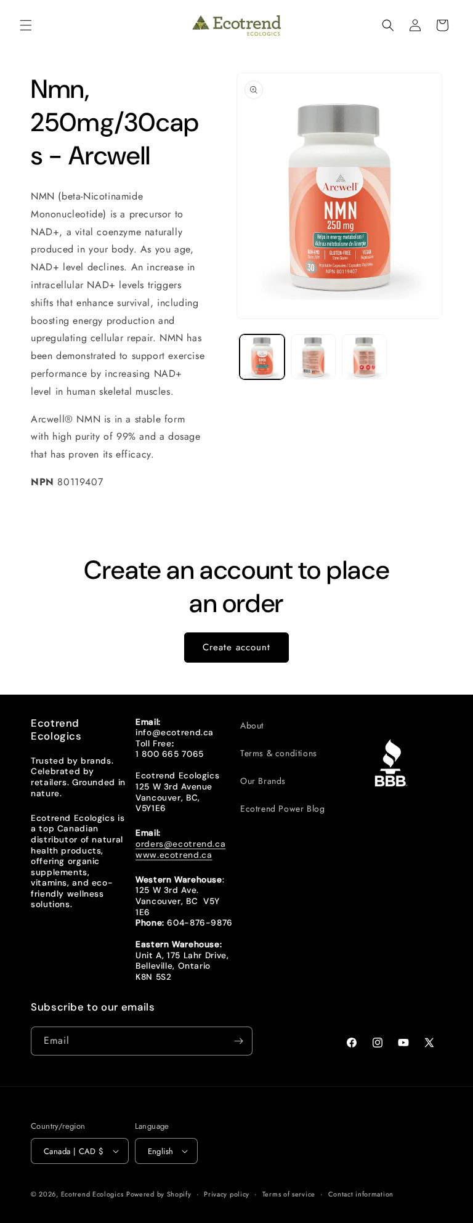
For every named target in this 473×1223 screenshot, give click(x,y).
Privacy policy (226, 1194)
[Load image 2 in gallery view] (313, 356)
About (252, 725)
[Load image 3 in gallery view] (364, 356)
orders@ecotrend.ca (180, 843)
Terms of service (288, 1194)
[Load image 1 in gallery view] (262, 356)
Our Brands (263, 781)
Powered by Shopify (159, 1194)
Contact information (361, 1194)
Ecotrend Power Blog (282, 808)
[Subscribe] (238, 1041)
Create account (236, 647)
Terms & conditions (278, 753)
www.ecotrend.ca (173, 854)
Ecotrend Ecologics (92, 1194)
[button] (25, 25)
